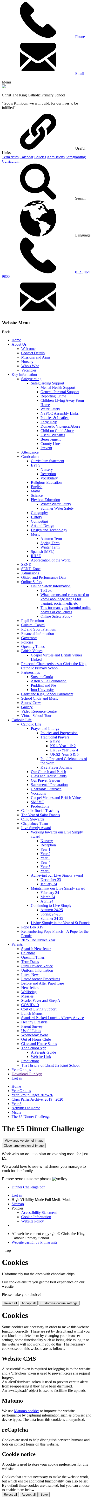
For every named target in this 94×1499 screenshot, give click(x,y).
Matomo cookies (26, 1411)
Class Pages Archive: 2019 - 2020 (37, 1099)
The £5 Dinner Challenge (31, 1117)
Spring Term (50, 543)
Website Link (41, 1057)
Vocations (38, 793)
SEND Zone (30, 569)
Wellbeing (29, 992)
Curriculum (10, 161)
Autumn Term (51, 539)
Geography (39, 513)
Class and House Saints (49, 776)
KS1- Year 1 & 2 (63, 746)
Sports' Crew (31, 703)
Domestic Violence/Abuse (60, 426)
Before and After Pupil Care (42, 983)
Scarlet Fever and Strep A (40, 1000)
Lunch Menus (31, 1013)
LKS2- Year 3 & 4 (64, 750)
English (36, 487)
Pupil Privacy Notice (37, 966)
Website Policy (32, 1221)
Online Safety (31, 582)
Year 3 (45, 858)
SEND (26, 564)
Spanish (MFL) (42, 551)
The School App (33, 1048)
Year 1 (45, 849)
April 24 (46, 901)
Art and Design (42, 526)
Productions (40, 806)
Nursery (27, 362)
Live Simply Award (36, 828)
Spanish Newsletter (36, 949)
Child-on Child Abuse (57, 431)
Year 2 (45, 854)
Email (79, 73)
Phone (79, 37)
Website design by (34, 1242)
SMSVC (37, 802)
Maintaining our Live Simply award (58, 888)
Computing (39, 521)
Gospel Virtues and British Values (56, 798)
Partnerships (30, 672)
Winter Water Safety (55, 504)
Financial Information (37, 633)
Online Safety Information (51, 586)
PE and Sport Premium (38, 629)
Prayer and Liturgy (45, 728)
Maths (35, 491)
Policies (40, 157)
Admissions (56, 157)
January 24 (48, 884)
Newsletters (30, 988)
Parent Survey (32, 1026)
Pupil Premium (32, 621)
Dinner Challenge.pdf (28, 1187)
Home (16, 340)
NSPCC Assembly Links (59, 413)
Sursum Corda (42, 677)
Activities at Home (26, 1108)
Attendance (30, 452)
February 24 (49, 893)
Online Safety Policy (56, 616)
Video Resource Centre (39, 711)
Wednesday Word (34, 1035)
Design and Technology (49, 530)
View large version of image (24, 1140)
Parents (17, 944)
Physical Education (45, 500)
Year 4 (45, 862)
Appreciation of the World (51, 560)
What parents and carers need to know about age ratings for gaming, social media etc (64, 599)
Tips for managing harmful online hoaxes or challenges (65, 610)
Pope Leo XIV (32, 927)
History (36, 517)
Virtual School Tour (36, 716)
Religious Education (46, 482)
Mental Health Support (57, 387)
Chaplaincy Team (34, 823)
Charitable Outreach (46, 789)
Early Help (48, 422)
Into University (42, 690)
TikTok (46, 590)
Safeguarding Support (47, 383)
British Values (31, 651)
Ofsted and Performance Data (43, 577)
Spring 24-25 (50, 914)
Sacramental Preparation (49, 785)
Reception (48, 474)
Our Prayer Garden (45, 780)
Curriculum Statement (47, 461)
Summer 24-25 (51, 918)
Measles (27, 996)
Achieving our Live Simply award (57, 875)
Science (37, 495)
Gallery (27, 707)
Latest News (30, 975)
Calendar (26, 157)
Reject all (10, 1303)
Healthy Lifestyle (34, 1022)
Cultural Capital (33, 625)
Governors (29, 638)
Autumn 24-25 (51, 910)
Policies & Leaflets (54, 418)
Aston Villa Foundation (49, 681)
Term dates (10, 157)
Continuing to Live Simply (51, 905)
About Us (19, 344)
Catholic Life (22, 720)
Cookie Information (36, 1217)
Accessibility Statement (39, 1212)
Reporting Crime (53, 396)
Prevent (46, 448)
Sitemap (18, 1204)
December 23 (50, 880)
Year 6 (45, 871)
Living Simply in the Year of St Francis (60, 923)
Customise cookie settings (59, 1303)
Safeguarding (76, 157)
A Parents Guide (43, 1052)
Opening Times (33, 646)
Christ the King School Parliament (47, 694)
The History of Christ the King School (50, 1065)
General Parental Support (59, 392)
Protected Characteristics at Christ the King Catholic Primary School (54, 666)
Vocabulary (49, 478)
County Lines (50, 444)
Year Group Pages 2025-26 (32, 1095)
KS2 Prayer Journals (56, 767)
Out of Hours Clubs (36, 1039)
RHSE (36, 556)
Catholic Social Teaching (40, 811)
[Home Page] (4, 87)
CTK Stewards (32, 819)
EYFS (35, 465)
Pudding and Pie (43, 685)
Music (35, 534)
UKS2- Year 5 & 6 (64, 754)
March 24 (47, 897)
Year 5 (45, 867)
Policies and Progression (59, 733)
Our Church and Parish (48, 772)
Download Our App (27, 1074)
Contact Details (33, 353)
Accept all (29, 1303)
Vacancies (28, 370)
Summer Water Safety (57, 508)
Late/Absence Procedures (40, 979)
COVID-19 (30, 1005)
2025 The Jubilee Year (38, 940)
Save (44, 1494)
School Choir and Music (39, 698)
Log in (17, 1078)
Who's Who (30, 366)
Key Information (24, 374)
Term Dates (30, 962)
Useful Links (31, 1031)
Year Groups (21, 1070)
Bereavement (50, 439)
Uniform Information (37, 970)
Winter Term (50, 547)
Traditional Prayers (54, 737)
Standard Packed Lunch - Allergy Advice (52, 1018)
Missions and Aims (35, 357)
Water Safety (50, 409)
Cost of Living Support (38, 1009)
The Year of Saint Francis (40, 815)
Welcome (28, 349)
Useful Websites (52, 435)
